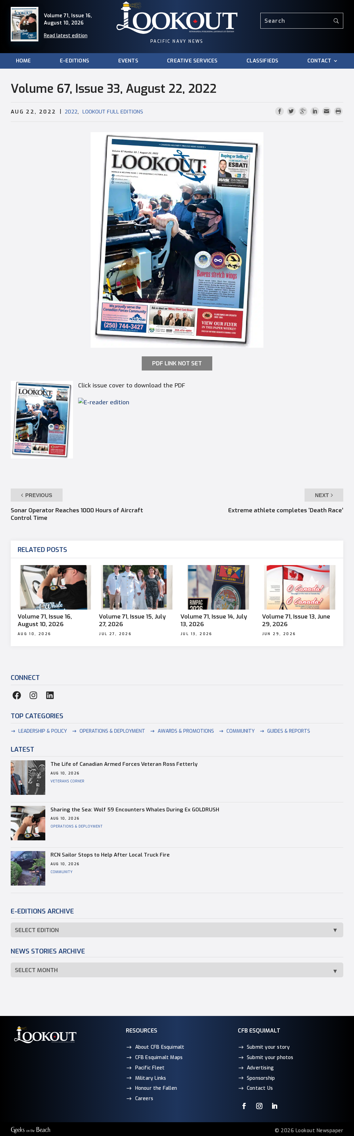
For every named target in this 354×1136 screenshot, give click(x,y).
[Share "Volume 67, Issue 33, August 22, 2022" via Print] (338, 112)
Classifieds (262, 61)
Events (128, 61)
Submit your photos (270, 1057)
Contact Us (260, 1088)
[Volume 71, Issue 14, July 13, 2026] (217, 587)
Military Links (150, 1078)
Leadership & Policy (42, 731)
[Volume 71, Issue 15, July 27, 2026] (136, 587)
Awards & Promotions (186, 731)
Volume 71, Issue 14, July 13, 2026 (213, 620)
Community (240, 731)
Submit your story (268, 1047)
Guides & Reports (288, 731)
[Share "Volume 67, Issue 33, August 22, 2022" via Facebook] (280, 112)
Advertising (260, 1068)
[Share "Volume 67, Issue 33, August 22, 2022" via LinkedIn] (316, 112)
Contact (319, 61)
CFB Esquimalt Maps (159, 1057)
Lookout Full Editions (112, 111)
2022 (71, 111)
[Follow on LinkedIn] (274, 1106)
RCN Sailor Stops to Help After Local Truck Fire (110, 854)
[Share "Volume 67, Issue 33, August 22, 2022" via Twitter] (292, 112)
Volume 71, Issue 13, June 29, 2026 (296, 620)
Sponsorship (261, 1078)
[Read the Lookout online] (103, 402)
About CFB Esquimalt (160, 1047)
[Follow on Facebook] (244, 1106)
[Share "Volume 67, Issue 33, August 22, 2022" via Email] (327, 112)
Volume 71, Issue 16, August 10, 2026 (45, 620)
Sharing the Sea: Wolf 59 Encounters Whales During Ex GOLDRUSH (134, 809)
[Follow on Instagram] (259, 1106)
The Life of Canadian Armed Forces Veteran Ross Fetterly (123, 764)
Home (23, 61)
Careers (144, 1098)
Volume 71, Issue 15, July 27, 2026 (132, 620)
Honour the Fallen (156, 1088)
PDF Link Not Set (177, 363)
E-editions (74, 61)
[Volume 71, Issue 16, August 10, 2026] (55, 587)
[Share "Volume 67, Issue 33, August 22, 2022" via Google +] (304, 112)
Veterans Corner (67, 781)
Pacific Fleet (150, 1068)
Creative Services (192, 61)
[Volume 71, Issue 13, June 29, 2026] (299, 587)
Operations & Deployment (112, 731)
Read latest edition (65, 35)
